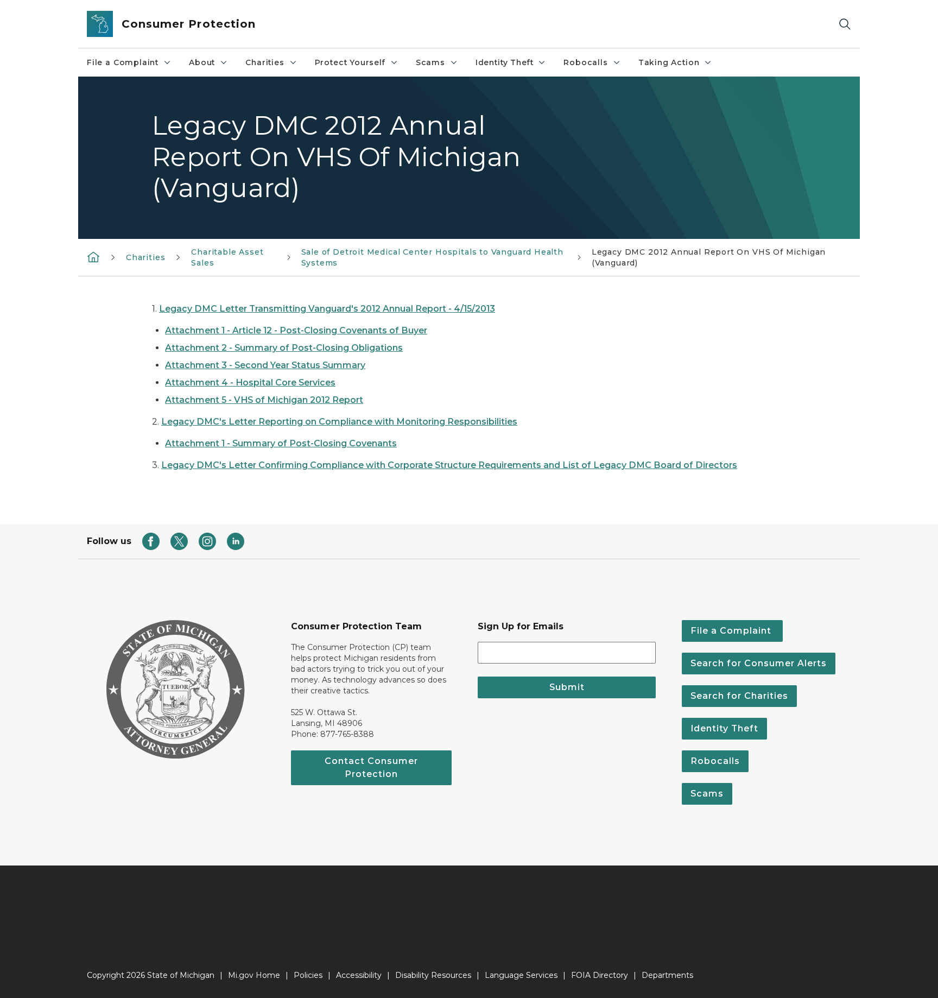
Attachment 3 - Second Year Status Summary (265, 365)
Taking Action (669, 62)
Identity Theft (504, 62)
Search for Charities (739, 696)
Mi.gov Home (254, 975)
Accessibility (359, 975)
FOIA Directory (599, 975)
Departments (667, 975)
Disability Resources (433, 975)
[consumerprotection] (93, 256)
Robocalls (585, 62)
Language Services (521, 975)
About (202, 62)
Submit (567, 687)
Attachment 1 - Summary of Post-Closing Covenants (281, 443)
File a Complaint (123, 62)
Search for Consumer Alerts (758, 663)
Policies (308, 975)
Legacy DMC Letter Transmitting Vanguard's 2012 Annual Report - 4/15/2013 (327, 309)
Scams (430, 62)
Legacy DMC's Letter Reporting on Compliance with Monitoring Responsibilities (339, 421)
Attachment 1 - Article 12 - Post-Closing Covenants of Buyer (296, 330)
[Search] (844, 24)
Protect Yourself (350, 62)
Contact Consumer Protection (371, 767)
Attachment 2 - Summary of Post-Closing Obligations (284, 348)
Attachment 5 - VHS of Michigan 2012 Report (264, 400)
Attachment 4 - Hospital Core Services (250, 382)
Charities (264, 62)
